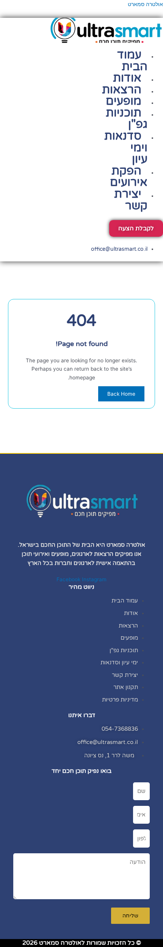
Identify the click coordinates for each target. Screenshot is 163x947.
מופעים (123, 101)
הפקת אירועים (128, 177)
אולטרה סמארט (145, 4)
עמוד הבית (132, 61)
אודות (127, 78)
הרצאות (121, 90)
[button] (138, 46)
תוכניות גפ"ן (126, 119)
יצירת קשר (130, 200)
